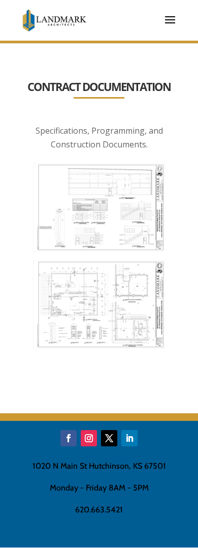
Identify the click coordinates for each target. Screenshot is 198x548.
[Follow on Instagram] (89, 438)
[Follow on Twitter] (109, 438)
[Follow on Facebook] (68, 438)
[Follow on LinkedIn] (129, 438)
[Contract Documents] (99, 248)
